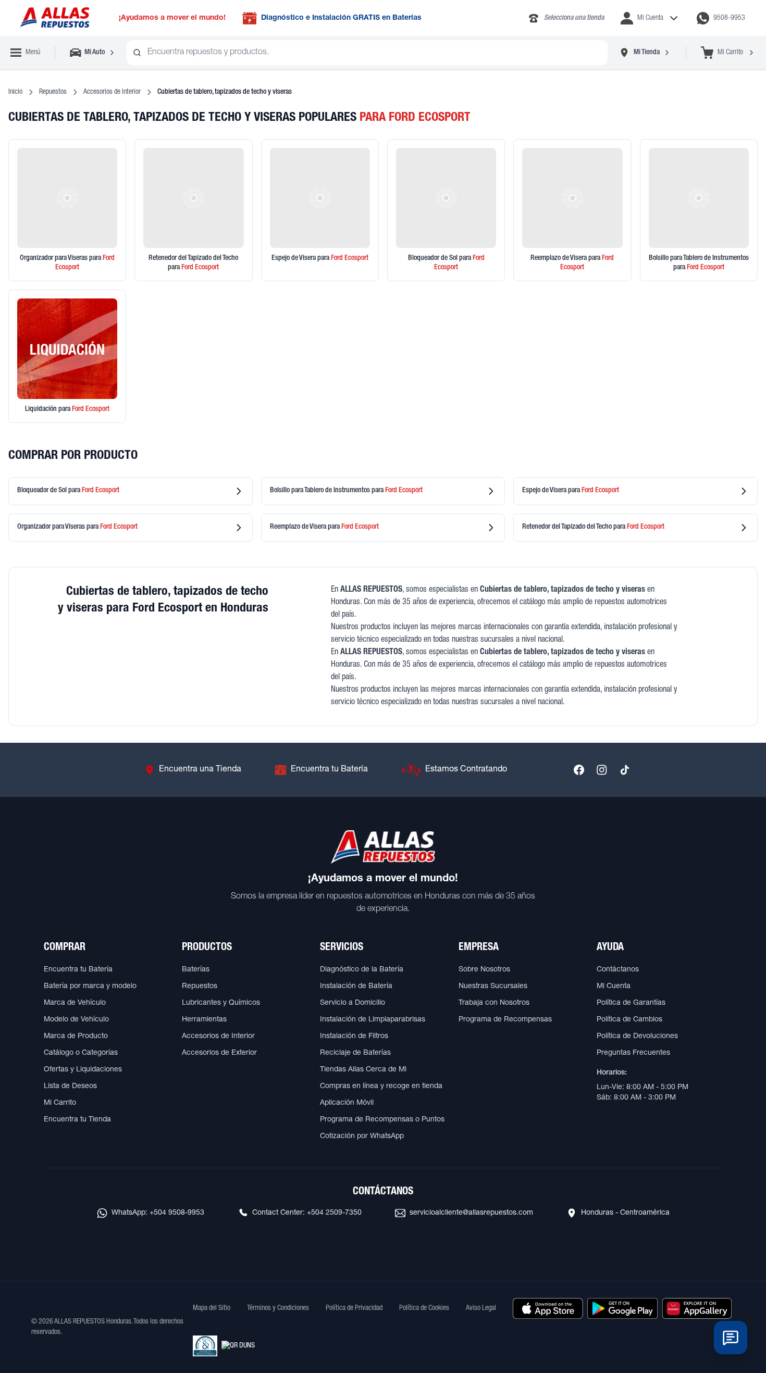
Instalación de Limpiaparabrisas (372, 1019)
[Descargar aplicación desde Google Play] (622, 1308)
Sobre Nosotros (484, 969)
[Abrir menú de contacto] (730, 1337)
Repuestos (53, 92)
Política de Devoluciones (637, 1036)
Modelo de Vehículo (76, 1019)
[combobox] (367, 52)
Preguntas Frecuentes (633, 1053)
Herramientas (204, 1019)
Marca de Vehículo (75, 1003)
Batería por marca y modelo (90, 986)
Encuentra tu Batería (78, 969)
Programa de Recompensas (505, 1019)
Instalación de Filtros (354, 1036)
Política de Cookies (424, 1308)
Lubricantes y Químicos (221, 1003)
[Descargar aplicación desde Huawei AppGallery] (697, 1308)
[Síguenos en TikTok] (625, 770)
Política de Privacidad (354, 1308)
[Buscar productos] (137, 52)
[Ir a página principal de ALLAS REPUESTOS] (54, 18)
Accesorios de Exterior (219, 1053)
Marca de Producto (76, 1036)
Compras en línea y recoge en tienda (381, 1086)
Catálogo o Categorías (81, 1053)
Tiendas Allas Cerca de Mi (363, 1070)
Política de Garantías (631, 1003)
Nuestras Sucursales (493, 986)
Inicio (15, 92)
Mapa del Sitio (211, 1308)
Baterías (195, 969)
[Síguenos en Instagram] (602, 770)
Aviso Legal (481, 1308)
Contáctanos (618, 969)
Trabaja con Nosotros (494, 1003)
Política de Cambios (629, 1019)
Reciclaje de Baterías (355, 1053)
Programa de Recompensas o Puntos (382, 1120)
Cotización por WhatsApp (362, 1136)
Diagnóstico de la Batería (361, 969)
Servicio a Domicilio (352, 1003)
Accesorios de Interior (112, 92)
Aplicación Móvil (347, 1103)
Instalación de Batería (356, 986)
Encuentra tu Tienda (77, 1120)
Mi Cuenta (614, 986)
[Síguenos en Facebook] (579, 770)
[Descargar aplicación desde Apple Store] (548, 1308)
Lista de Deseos (70, 1086)
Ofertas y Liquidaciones (83, 1070)
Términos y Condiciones (278, 1308)
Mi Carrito (60, 1103)
